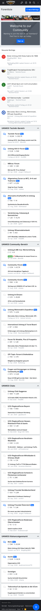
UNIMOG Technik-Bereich (13, 128)
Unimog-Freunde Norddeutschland (21, 490)
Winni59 (23, 142)
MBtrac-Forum (13, 164)
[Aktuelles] (30, 2)
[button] (3, 3)
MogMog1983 (12, 58)
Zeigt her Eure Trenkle (15, 187)
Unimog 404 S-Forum (16, 149)
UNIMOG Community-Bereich (15, 244)
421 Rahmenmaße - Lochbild (18, 98)
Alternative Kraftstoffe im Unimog (21, 196)
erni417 (21, 498)
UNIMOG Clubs (8, 386)
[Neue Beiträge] (36, 607)
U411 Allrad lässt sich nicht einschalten (22, 84)
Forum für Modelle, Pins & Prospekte (22, 339)
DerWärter (10, 72)
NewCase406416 (24, 333)
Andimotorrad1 (23, 530)
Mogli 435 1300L (23, 432)
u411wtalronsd (23, 449)
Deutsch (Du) (6, 602)
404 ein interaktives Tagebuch (18, 271)
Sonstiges (12, 572)
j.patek (20, 303)
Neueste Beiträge (8, 50)
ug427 (20, 224)
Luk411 (9, 86)
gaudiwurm (22, 414)
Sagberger (10, 100)
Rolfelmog (21, 363)
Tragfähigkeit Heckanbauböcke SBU (21, 70)
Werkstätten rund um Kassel (17, 430)
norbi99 (23, 157)
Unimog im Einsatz (15, 295)
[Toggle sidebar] (38, 2)
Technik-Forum (20, 72)
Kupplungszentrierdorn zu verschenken (21, 593)
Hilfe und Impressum (9, 609)
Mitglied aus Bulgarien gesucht (18, 361)
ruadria (20, 483)
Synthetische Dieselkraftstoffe (18, 204)
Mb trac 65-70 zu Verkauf (16, 170)
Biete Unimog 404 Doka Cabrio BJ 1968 (22, 56)
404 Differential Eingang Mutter (18, 155)
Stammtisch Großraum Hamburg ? (19, 496)
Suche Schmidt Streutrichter (17, 578)
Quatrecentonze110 (25, 565)
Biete (19, 58)
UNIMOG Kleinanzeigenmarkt (15, 536)
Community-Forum (15, 265)
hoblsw (21, 189)
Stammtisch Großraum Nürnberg (19, 412)
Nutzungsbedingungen (16, 606)
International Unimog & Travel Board (22, 325)
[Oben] (22, 609)
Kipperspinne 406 (14, 563)
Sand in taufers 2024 (15, 528)
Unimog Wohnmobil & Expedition (25, 116)
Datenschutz (29, 606)
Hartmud (10, 116)
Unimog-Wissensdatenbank (19, 230)
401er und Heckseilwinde (16, 301)
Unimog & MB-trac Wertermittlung (21, 250)
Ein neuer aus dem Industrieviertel (19, 511)
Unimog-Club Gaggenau (17, 391)
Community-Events (15, 280)
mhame (11, 105)
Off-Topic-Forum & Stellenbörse (20, 354)
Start (18, 609)
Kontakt (4, 606)
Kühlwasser (23, 206)
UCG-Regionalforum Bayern (19, 406)
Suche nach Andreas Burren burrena (20, 481)
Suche (10, 557)
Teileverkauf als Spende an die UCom (23, 587)
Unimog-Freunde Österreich (19, 505)
